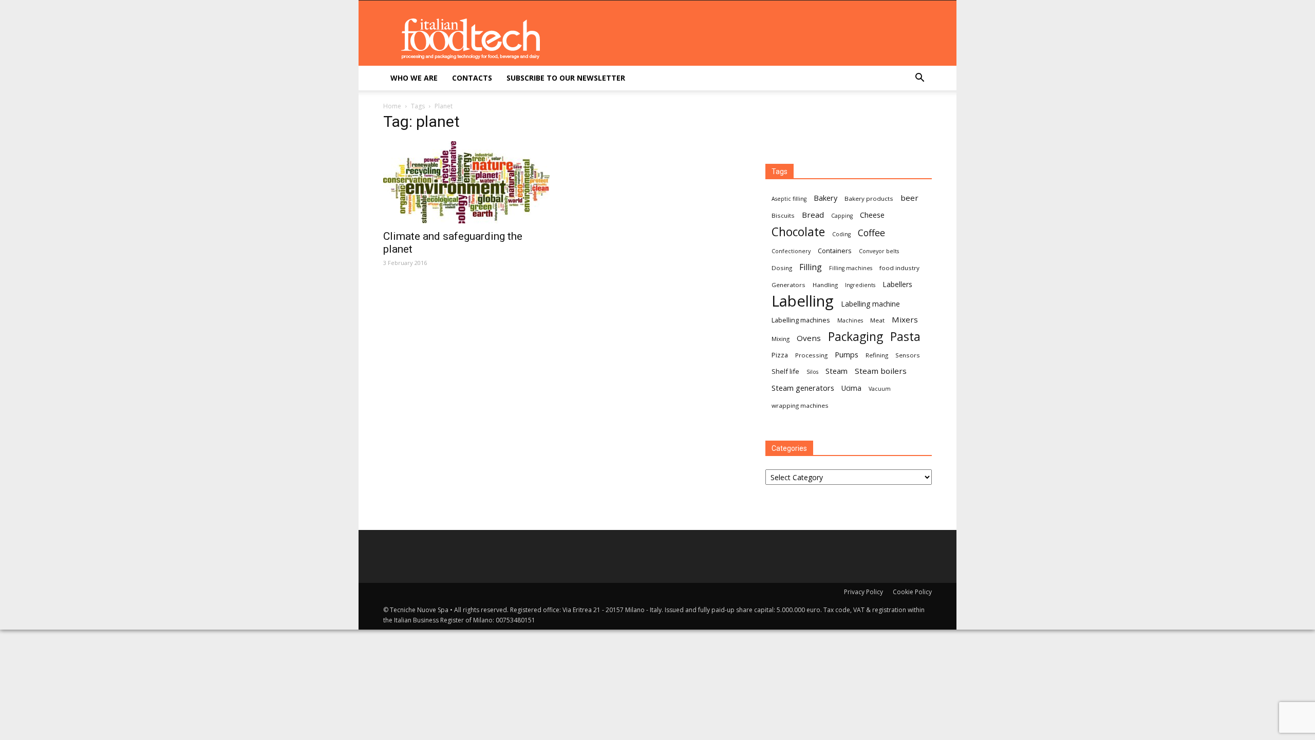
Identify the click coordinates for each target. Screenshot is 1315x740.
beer (909, 198)
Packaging (855, 336)
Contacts (472, 78)
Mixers (905, 319)
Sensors (907, 355)
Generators (788, 285)
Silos (812, 371)
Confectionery (791, 251)
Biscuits (783, 215)
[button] (919, 79)
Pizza (780, 354)
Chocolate (798, 231)
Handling (825, 285)
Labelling (803, 301)
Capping (842, 215)
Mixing (781, 339)
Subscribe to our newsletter (565, 78)
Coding (841, 234)
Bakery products (868, 198)
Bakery (825, 198)
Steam (836, 371)
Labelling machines (801, 320)
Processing (811, 355)
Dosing (782, 268)
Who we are (414, 78)
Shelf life (785, 371)
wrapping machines (800, 405)
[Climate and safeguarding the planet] (466, 182)
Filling (810, 267)
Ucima (851, 388)
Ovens (809, 338)
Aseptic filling (789, 198)
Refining (877, 355)
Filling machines (850, 268)
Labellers (897, 284)
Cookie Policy (912, 591)
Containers (835, 250)
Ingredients (860, 285)
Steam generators (803, 388)
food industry (899, 268)
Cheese (872, 215)
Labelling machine (870, 304)
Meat (877, 320)
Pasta (905, 336)
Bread (813, 215)
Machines (850, 320)
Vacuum (880, 388)
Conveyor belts (879, 251)
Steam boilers (881, 371)
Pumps (846, 354)
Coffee (871, 232)
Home (392, 106)
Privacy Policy (863, 591)
